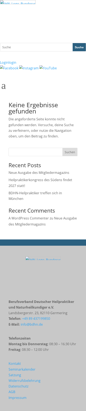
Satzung (15, 375)
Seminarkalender (22, 369)
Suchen (70, 152)
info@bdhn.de (32, 324)
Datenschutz (18, 386)
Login (8, 62)
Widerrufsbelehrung (24, 380)
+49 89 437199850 (36, 318)
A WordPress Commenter (29, 218)
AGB (12, 392)
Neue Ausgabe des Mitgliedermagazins (39, 172)
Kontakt (15, 363)
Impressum (18, 397)
